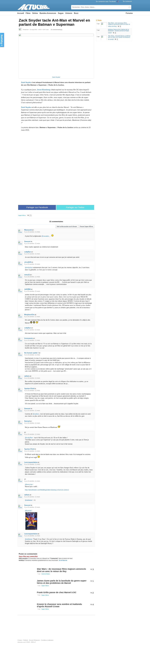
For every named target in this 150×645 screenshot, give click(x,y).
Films (28, 13)
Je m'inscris (63, 560)
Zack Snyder (56, 77)
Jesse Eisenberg (43, 90)
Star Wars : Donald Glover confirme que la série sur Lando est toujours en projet (119, 37)
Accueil (20, 13)
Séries (35, 13)
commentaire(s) (56, 29)
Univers (68, 13)
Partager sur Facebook (37, 207)
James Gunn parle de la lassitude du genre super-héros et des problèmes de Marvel (62, 582)
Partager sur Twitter (75, 207)
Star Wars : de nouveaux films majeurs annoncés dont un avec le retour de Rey (61, 570)
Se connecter (127, 1)
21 (30, 215)
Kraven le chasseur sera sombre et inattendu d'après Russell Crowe (59, 605)
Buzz (76, 13)
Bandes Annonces (48, 13)
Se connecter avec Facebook (106, 1)
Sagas (61, 13)
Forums (129, 13)
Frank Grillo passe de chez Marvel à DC (56, 592)
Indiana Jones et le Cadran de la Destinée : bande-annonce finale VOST (118, 31)
